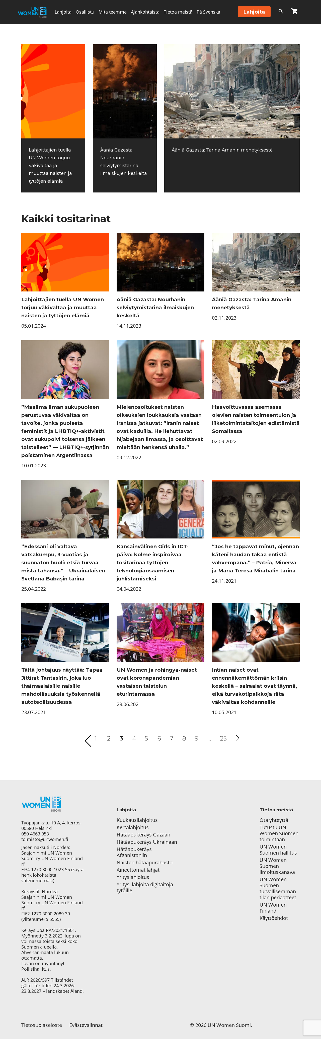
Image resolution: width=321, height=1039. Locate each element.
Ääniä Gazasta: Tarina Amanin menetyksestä (222, 150)
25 (223, 738)
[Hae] (281, 12)
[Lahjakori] (294, 12)
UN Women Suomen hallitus (278, 850)
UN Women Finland (273, 908)
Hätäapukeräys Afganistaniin (134, 852)
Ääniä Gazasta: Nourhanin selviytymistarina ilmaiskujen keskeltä (155, 307)
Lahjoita (63, 12)
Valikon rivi (66, 36)
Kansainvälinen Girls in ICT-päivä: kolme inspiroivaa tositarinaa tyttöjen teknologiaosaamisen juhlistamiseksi (153, 562)
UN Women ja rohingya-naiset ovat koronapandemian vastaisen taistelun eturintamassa (157, 682)
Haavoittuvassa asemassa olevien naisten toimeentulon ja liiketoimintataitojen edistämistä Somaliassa (256, 419)
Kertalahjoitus (133, 827)
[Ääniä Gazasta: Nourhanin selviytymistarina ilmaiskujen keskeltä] (125, 91)
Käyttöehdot (274, 918)
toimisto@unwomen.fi (44, 839)
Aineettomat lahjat (138, 870)
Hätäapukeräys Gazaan (143, 835)
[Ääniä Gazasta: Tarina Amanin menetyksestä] (232, 91)
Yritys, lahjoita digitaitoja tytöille (145, 887)
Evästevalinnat (86, 1025)
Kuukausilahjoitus (137, 820)
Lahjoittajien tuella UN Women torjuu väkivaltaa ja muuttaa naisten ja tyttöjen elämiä (50, 165)
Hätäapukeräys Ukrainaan (147, 842)
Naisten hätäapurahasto (145, 863)
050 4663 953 (35, 833)
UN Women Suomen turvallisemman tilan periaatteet (278, 888)
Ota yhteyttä (274, 820)
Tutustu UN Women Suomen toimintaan (279, 833)
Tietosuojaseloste (41, 1025)
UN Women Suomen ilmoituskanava (277, 866)
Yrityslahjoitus (133, 877)
